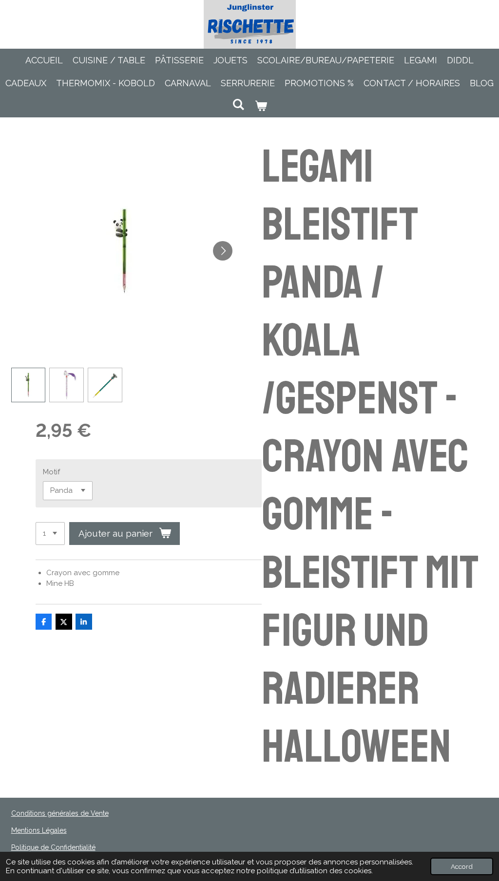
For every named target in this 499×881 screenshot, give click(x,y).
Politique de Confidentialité (53, 847)
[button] (28, 385)
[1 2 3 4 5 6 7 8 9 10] (50, 533)
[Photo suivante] (222, 251)
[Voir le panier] (260, 105)
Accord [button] (462, 866)
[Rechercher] (239, 104)
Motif (51, 472)
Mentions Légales (39, 830)
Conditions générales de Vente (60, 813)
